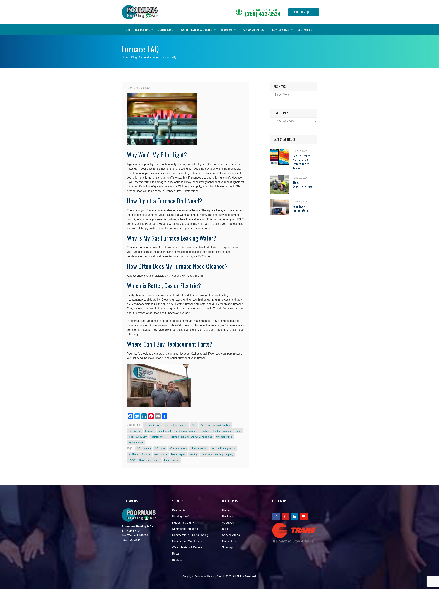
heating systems (222, 430)
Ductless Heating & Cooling (215, 425)
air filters (133, 454)
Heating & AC (180, 516)
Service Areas (280, 29)
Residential (142, 29)
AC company (144, 448)
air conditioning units (176, 425)
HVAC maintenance (149, 460)
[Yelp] (285, 516)
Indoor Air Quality (183, 522)
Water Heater (136, 442)
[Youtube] (304, 516)
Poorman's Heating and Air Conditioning (190, 436)
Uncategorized (224, 436)
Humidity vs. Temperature (300, 208)
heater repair (178, 454)
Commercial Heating (185, 528)
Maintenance (158, 436)
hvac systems (171, 460)
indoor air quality (138, 436)
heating (205, 430)
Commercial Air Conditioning (190, 535)
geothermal (164, 430)
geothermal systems (186, 430)
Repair (176, 553)
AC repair (160, 448)
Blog (194, 425)
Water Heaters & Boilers (196, 29)
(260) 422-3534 (263, 14)
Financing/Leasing (252, 29)
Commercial (165, 29)
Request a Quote (303, 12)
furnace (146, 454)
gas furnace (160, 454)
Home (127, 29)
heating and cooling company (218, 454)
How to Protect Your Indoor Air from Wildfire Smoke (302, 162)
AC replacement (178, 448)
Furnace (149, 430)
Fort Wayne (135, 430)
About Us (226, 29)
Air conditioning (148, 57)
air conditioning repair (223, 448)
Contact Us (305, 29)
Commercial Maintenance (188, 541)
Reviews (227, 516)
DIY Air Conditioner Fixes (303, 184)
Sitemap (227, 547)
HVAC (238, 430)
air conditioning (199, 448)
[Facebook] (276, 516)
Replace (177, 559)
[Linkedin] (294, 516)
